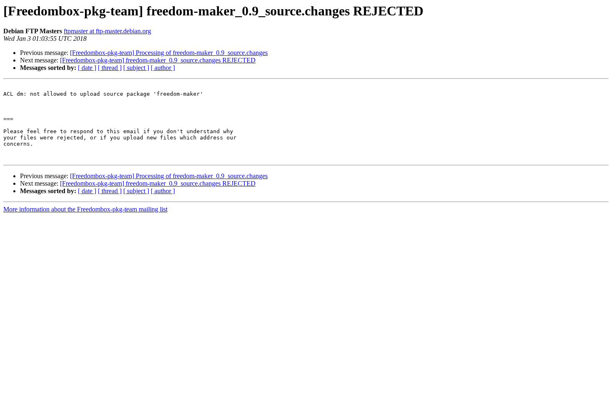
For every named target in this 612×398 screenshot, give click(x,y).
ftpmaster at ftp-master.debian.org (107, 31)
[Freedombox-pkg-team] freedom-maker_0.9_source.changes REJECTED (158, 60)
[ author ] (163, 67)
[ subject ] (136, 67)
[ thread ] (110, 67)
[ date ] (87, 67)
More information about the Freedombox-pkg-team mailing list (85, 209)
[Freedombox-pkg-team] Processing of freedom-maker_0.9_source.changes (169, 52)
